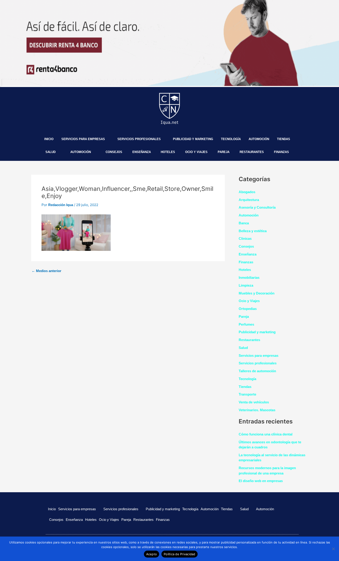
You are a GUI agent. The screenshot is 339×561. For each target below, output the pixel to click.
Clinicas (245, 238)
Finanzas (281, 152)
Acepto (151, 554)
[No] (333, 548)
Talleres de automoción (257, 371)
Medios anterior (46, 271)
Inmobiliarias (249, 277)
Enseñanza (141, 152)
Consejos (114, 152)
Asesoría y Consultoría (257, 207)
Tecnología (231, 139)
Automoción (259, 139)
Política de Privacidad (179, 554)
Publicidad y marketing (193, 139)
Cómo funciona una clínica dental (265, 434)
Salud (50, 152)
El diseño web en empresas (261, 481)
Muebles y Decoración (256, 293)
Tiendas (283, 139)
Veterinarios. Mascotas (257, 410)
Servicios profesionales (139, 139)
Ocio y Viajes (196, 152)
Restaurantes (252, 152)
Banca (244, 223)
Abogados (247, 192)
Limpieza (246, 285)
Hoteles (168, 152)
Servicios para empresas (83, 139)
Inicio (49, 139)
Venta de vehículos (254, 402)
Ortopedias (248, 309)
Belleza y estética (253, 231)
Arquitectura (249, 200)
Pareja (223, 152)
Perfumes (246, 324)
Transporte (247, 394)
